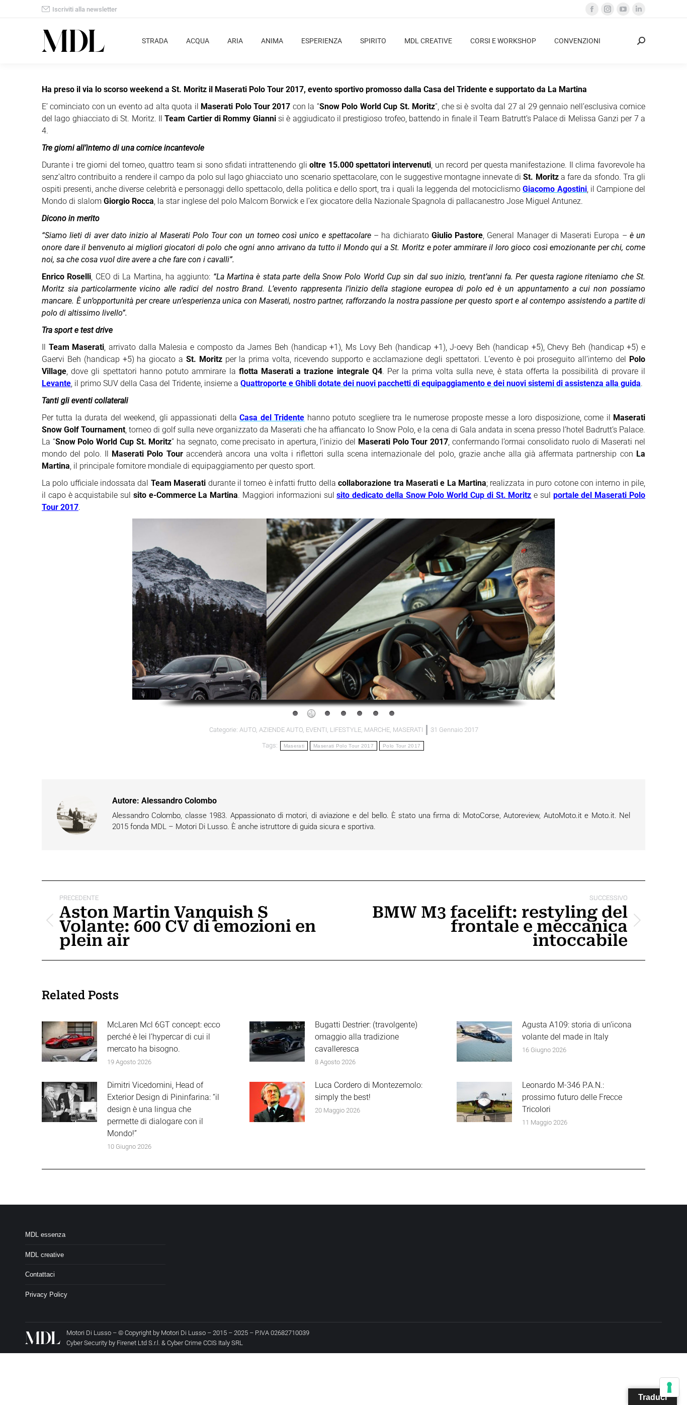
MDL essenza (45, 1234)
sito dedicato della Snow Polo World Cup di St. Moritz (433, 495)
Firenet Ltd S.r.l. (138, 1343)
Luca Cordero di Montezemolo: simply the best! (368, 1091)
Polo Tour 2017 (401, 746)
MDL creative (44, 1255)
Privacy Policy (46, 1294)
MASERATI (408, 729)
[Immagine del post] (69, 1041)
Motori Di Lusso (183, 1333)
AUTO (247, 729)
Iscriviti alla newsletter (84, 9)
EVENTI (316, 729)
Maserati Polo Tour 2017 (343, 746)
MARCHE (377, 729)
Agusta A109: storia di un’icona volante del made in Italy (577, 1031)
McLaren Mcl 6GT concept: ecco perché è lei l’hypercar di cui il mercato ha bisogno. (163, 1037)
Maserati (294, 746)
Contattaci (40, 1274)
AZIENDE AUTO (281, 729)
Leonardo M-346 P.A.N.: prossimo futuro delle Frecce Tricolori (572, 1097)
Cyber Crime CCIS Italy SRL (205, 1343)
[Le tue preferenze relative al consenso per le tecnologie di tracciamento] (669, 1387)
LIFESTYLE (345, 729)
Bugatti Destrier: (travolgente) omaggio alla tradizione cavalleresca (366, 1037)
